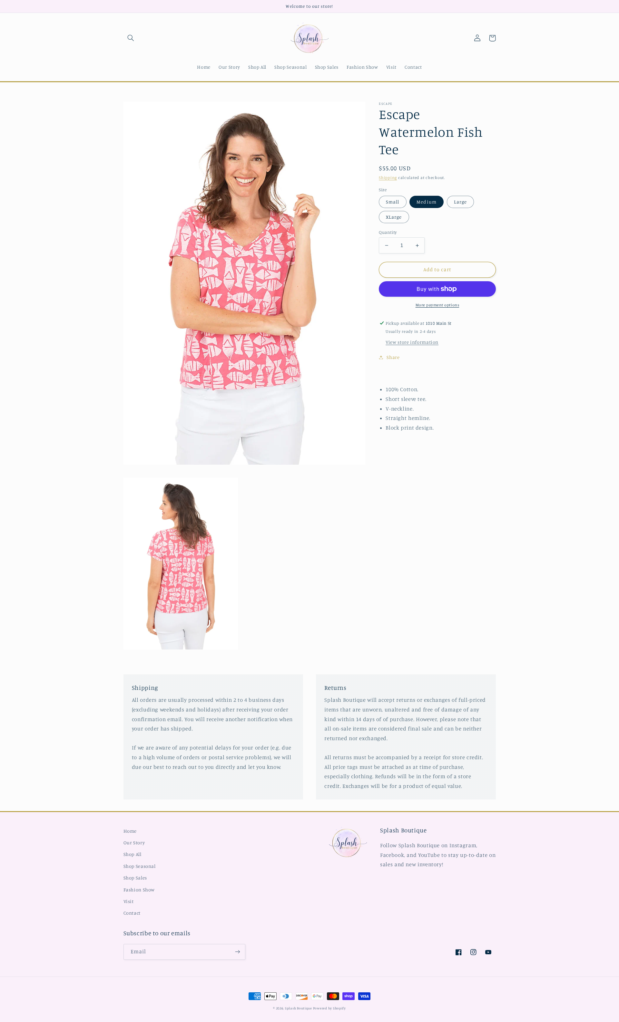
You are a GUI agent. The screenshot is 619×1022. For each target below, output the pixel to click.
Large (460, 201)
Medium (426, 201)
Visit (128, 901)
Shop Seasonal (139, 866)
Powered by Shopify (329, 1008)
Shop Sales (135, 877)
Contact (132, 913)
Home (130, 831)
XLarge (394, 217)
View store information (412, 342)
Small (392, 201)
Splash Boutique (299, 1008)
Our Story (134, 842)
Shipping (388, 177)
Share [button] (393, 357)
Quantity (388, 232)
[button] (130, 38)
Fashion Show (139, 889)
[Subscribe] (237, 952)
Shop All (132, 854)
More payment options (437, 305)
